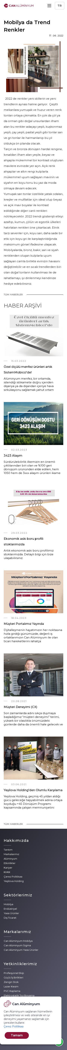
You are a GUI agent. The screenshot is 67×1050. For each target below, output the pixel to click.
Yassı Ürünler (11, 913)
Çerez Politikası (13, 876)
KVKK (7, 872)
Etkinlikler (9, 863)
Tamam (17, 1035)
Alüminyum (10, 858)
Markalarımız (11, 854)
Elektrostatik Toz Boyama (19, 995)
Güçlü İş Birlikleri (13, 977)
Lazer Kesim (11, 986)
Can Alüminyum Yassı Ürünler (21, 949)
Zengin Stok (11, 981)
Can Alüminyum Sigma (17, 945)
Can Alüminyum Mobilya (18, 940)
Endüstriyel (10, 908)
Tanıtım (8, 849)
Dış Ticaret (10, 917)
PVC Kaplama (12, 990)
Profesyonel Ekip (14, 973)
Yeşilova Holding (14, 881)
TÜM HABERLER (13, 294)
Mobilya (8, 904)
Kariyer (8, 867)
